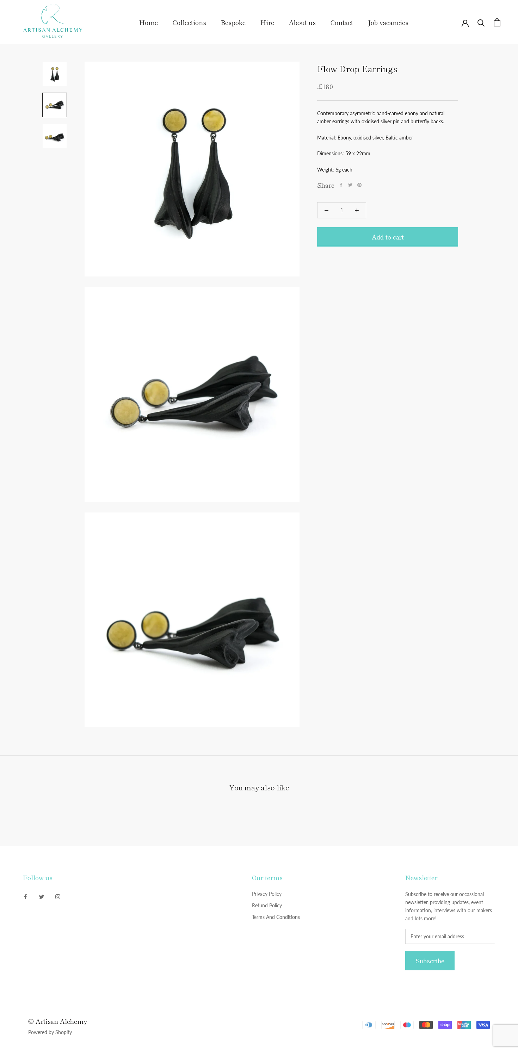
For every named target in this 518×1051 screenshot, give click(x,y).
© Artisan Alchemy (57, 1021)
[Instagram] (57, 896)
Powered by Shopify (50, 1032)
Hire (267, 22)
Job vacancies (388, 22)
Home (148, 22)
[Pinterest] (359, 185)
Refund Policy (267, 905)
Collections (189, 22)
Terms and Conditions (276, 917)
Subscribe (429, 960)
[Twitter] (350, 185)
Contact (342, 22)
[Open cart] (497, 22)
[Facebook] (341, 185)
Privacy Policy (267, 894)
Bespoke (233, 22)
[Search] (481, 22)
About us (302, 22)
